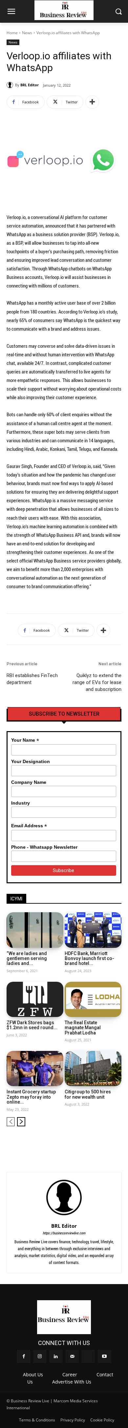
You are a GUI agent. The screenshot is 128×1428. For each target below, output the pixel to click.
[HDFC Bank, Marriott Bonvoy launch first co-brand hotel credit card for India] (93, 929)
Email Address (29, 826)
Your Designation (30, 761)
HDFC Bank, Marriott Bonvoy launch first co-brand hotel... (89, 958)
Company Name (28, 782)
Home (12, 33)
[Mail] (95, 1142)
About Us (33, 1374)
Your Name (25, 740)
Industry (20, 803)
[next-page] (21, 1121)
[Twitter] (106, 1142)
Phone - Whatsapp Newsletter (44, 847)
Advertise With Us (71, 1382)
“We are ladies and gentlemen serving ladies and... (27, 958)
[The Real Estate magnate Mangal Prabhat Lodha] (93, 999)
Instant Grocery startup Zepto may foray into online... (31, 1097)
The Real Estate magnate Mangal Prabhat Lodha (83, 1027)
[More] (92, 102)
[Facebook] (62, 1142)
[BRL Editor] (11, 85)
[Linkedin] (84, 1142)
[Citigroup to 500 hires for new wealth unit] (93, 1068)
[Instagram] (73, 1142)
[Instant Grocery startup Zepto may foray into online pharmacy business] (35, 1068)
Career (69, 1374)
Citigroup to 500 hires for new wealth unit (88, 1094)
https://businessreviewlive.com (64, 1232)
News (27, 33)
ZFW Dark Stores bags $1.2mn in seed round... (32, 1025)
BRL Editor (29, 84)
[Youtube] (117, 1142)
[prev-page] (11, 1121)
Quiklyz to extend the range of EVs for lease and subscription (97, 682)
